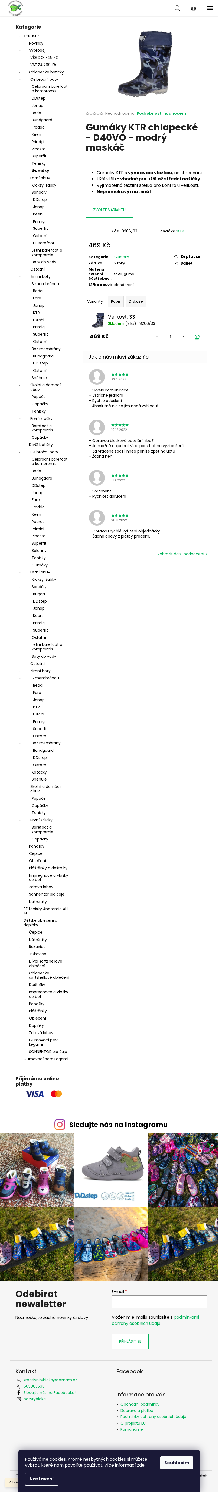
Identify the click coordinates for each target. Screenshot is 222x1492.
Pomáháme (131, 1429)
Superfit (39, 156)
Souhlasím (176, 1463)
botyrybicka (35, 1399)
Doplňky (36, 1025)
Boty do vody (44, 262)
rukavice (38, 954)
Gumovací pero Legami (44, 1042)
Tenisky (39, 163)
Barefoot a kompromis (42, 428)
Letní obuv (40, 178)
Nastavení (42, 1479)
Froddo (38, 127)
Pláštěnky (38, 1011)
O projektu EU (133, 1423)
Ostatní (40, 235)
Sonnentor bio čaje (46, 894)
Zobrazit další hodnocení (181, 554)
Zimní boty (40, 276)
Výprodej (37, 50)
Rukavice (37, 946)
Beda (36, 113)
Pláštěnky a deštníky (48, 868)
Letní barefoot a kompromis (47, 253)
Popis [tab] (116, 301)
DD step (40, 363)
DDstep (38, 98)
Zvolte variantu (109, 209)
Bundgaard (42, 120)
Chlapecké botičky (46, 72)
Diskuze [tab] (136, 301)
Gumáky (40, 170)
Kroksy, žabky (44, 185)
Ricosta (38, 149)
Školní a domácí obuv (45, 387)
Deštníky (37, 984)
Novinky (36, 43)
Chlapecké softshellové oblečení (49, 975)
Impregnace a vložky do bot (48, 878)
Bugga (39, 594)
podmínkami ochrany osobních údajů (155, 1320)
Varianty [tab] (95, 301)
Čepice (36, 853)
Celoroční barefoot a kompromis (50, 89)
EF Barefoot (43, 243)
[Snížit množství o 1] (157, 336)
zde (141, 1465)
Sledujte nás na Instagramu (118, 1124)
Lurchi (38, 320)
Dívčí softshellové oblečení (45, 963)
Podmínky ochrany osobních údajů (153, 1416)
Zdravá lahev (41, 887)
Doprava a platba (136, 1410)
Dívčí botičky (41, 444)
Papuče (39, 396)
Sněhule (39, 377)
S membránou (45, 283)
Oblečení (37, 860)
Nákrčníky (38, 901)
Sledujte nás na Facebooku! (50, 1392)
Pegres (38, 521)
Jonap (37, 105)
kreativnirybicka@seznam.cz (50, 1380)
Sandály (39, 192)
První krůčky (41, 418)
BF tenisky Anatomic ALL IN (46, 911)
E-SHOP (31, 36)
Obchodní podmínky (139, 1404)
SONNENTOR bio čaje (48, 1051)
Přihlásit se (130, 1341)
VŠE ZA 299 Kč (43, 64)
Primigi (38, 141)
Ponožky (36, 846)
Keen (36, 134)
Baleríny (39, 550)
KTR (36, 312)
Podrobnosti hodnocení (161, 113)
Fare (37, 298)
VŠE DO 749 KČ (44, 57)
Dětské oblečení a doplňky (40, 923)
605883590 (34, 1386)
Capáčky (40, 404)
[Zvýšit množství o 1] (183, 336)
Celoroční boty (44, 79)
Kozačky (39, 772)
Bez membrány (46, 349)
